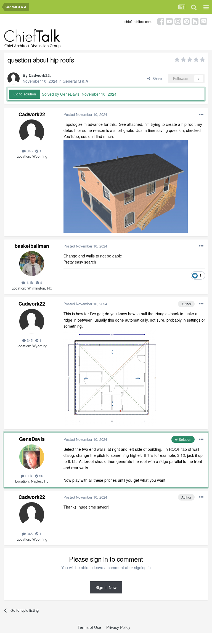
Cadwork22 (39, 75)
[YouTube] (169, 21)
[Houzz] (195, 21)
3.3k (28, 475)
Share (156, 78)
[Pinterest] (186, 21)
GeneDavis (32, 438)
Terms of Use (89, 627)
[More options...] (201, 114)
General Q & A (75, 81)
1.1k (29, 282)
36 (40, 475)
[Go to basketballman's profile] (31, 263)
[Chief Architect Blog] (203, 21)
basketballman (32, 245)
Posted (85, 114)
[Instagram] (177, 21)
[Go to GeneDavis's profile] (31, 456)
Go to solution (25, 94)
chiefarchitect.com (138, 21)
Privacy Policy (118, 627)
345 (29, 150)
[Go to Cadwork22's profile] (13, 78)
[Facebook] (160, 21)
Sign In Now (106, 587)
